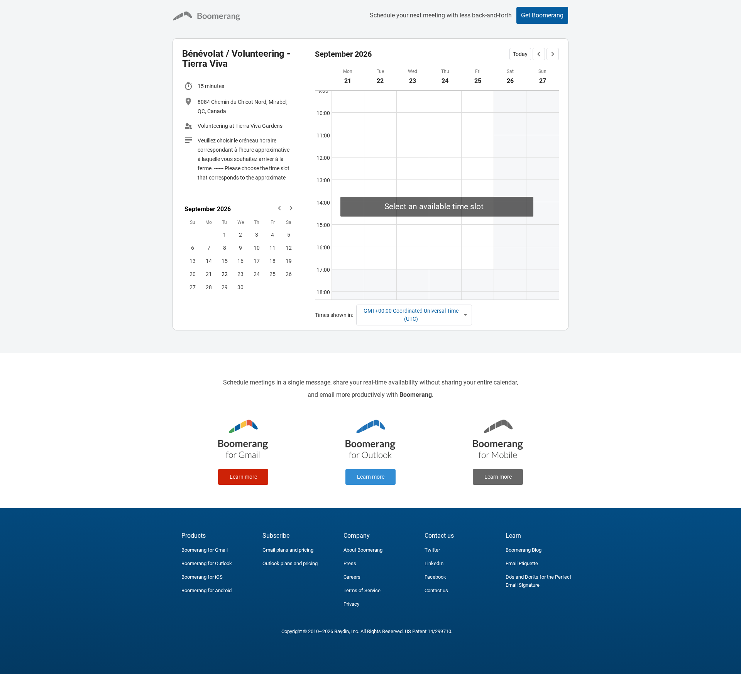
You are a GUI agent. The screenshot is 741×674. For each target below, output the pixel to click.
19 (289, 261)
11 (272, 248)
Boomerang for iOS (202, 577)
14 (209, 261)
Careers (351, 577)
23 (240, 274)
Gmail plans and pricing (287, 550)
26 (289, 274)
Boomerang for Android (206, 590)
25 (272, 274)
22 (225, 274)
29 (225, 287)
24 (257, 274)
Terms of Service (362, 590)
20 (192, 274)
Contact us (436, 590)
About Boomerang (362, 550)
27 (192, 287)
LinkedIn (434, 563)
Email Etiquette (522, 563)
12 (289, 248)
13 (192, 261)
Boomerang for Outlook (206, 563)
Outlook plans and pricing (290, 563)
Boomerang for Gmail (204, 550)
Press (349, 563)
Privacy (351, 604)
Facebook (435, 577)
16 (240, 261)
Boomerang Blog (523, 550)
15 (225, 261)
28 (209, 287)
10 (257, 248)
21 (209, 274)
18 (272, 261)
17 (257, 261)
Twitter (432, 550)
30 (240, 287)
